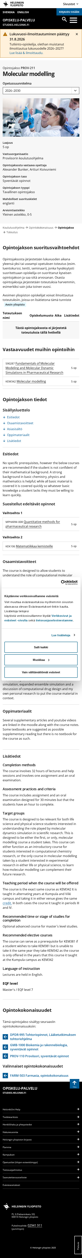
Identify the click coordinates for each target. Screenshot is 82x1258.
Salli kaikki (41, 647)
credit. (7, 903)
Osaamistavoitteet (20, 423)
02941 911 (35, 1225)
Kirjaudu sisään (69, 12)
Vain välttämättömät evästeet (41, 672)
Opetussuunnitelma (17, 83)
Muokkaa (39, 659)
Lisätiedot (14, 441)
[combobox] (41, 90)
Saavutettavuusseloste (15, 1177)
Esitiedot (13, 417)
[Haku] (64, 19)
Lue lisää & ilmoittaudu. (26, 53)
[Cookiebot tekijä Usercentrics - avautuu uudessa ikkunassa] (61, 582)
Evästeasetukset (11, 1185)
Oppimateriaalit (18, 435)
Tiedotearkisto (10, 1117)
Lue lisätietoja (60, 635)
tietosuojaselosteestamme (54, 620)
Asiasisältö (14, 429)
